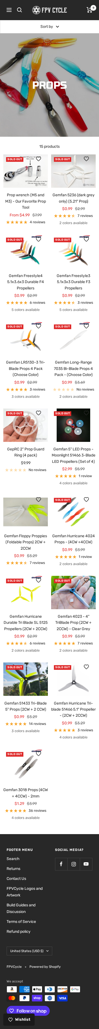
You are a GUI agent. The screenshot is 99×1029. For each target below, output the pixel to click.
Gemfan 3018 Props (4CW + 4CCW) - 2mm (25, 793)
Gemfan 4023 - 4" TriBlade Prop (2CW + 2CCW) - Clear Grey (73, 622)
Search (13, 858)
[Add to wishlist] (41, 161)
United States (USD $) (26, 951)
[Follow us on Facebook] (61, 864)
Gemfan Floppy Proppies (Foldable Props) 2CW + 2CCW (25, 542)
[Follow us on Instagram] (73, 864)
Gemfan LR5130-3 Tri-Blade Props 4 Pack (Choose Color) (25, 368)
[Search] (19, 9)
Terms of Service (21, 921)
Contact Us (16, 878)
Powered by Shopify (45, 967)
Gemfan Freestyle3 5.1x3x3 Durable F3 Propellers (73, 282)
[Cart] (89, 10)
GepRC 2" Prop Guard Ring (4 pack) (25, 452)
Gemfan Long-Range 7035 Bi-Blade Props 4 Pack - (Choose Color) (73, 368)
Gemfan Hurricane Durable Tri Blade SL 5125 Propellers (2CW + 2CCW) (26, 622)
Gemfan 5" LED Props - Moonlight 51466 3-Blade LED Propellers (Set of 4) (73, 455)
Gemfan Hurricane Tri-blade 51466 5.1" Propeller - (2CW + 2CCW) (73, 709)
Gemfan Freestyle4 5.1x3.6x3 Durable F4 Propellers (25, 282)
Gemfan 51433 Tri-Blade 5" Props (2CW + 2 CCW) (25, 706)
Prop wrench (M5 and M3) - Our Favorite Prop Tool (25, 201)
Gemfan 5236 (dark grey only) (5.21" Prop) (74, 198)
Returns (13, 868)
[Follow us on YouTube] (86, 864)
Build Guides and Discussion (21, 908)
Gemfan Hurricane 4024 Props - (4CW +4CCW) (73, 539)
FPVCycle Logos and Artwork (25, 892)
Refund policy (19, 931)
